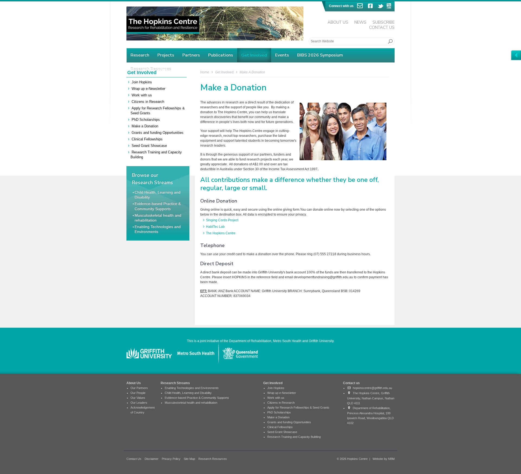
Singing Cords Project (222, 220)
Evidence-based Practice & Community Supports (197, 397)
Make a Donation (145, 126)
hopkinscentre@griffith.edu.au (371, 388)
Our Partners (139, 388)
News (360, 22)
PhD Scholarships (146, 120)
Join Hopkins (142, 82)
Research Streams (175, 383)
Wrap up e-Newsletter (148, 89)
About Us (338, 22)
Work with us (142, 95)
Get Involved (254, 55)
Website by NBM (384, 458)
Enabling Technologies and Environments (192, 388)
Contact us (351, 383)
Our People (138, 392)
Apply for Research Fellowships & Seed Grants (298, 407)
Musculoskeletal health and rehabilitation (191, 402)
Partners (191, 55)
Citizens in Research (148, 102)
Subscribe (384, 22)
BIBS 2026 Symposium (320, 55)
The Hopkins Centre (221, 233)
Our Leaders (139, 402)
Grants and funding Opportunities (157, 133)
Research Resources (212, 458)
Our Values (138, 397)
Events (282, 55)
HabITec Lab (215, 227)
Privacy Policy (171, 458)
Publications (220, 55)
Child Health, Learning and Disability (188, 392)
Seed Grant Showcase (149, 146)
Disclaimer (151, 458)
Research (140, 55)
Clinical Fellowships (147, 139)
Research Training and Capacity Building (294, 436)
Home (204, 72)
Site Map (189, 458)
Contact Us (382, 27)
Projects (165, 55)
